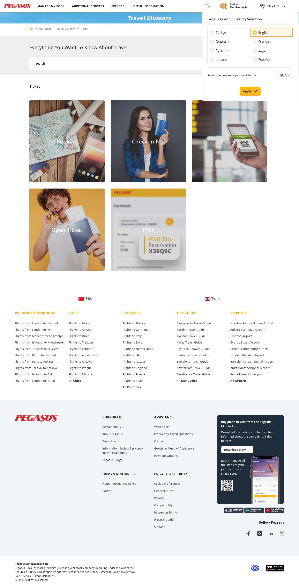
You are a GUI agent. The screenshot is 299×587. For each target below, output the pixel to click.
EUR (283, 75)
